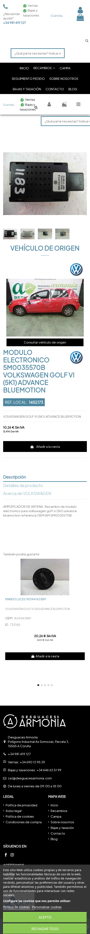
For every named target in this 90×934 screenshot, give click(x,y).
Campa (56, 816)
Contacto (58, 833)
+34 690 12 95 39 (32, 762)
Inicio (54, 805)
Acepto (45, 917)
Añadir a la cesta (48, 446)
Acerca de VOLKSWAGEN (27, 493)
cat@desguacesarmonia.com (30, 778)
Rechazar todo (45, 928)
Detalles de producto (23, 485)
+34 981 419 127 (10, 22)
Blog (54, 839)
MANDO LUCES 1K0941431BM (25, 599)
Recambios (59, 811)
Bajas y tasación (62, 828)
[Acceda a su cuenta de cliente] (80, 10)
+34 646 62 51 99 (49, 770)
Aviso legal (14, 811)
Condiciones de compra (24, 822)
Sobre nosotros (62, 822)
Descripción (14, 477)
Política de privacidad (21, 805)
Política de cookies (20, 816)
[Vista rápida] (83, 565)
